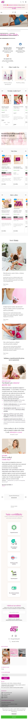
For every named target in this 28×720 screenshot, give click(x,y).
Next (26, 67)
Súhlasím (14, 717)
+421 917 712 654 (15, 641)
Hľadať (5, 678)
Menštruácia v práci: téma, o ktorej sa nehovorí (11, 683)
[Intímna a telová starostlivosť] (7, 75)
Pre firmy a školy (20, 82)
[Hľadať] (21, 2)
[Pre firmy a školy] (20, 75)
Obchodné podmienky (6, 702)
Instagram (15, 12)
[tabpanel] (6, 110)
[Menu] (25, 2)
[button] (1, 12)
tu (16, 711)
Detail (3, 120)
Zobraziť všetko (14, 506)
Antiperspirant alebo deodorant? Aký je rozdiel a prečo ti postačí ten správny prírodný (13, 685)
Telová (5, 122)
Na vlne (6, 124)
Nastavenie (14, 713)
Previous (3, 67)
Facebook (12, 12)
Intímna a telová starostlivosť (8, 83)
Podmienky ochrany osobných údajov (9, 704)
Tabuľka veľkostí (4, 705)
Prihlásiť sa (14, 615)
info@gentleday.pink (15, 638)
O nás (2, 669)
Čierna (9, 122)
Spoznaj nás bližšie (7, 484)
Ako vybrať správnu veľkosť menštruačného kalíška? (12, 687)
